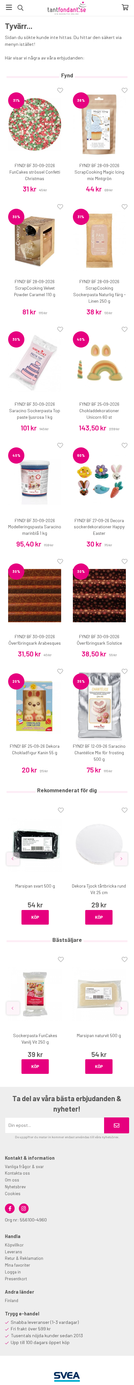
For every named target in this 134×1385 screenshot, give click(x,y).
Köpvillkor (14, 1244)
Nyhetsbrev (15, 1186)
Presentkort (16, 1278)
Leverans (13, 1251)
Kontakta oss (17, 1173)
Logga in (13, 1271)
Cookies (12, 1193)
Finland (11, 1300)
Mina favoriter (17, 1265)
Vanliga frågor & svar (24, 1166)
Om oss (12, 1179)
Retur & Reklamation (24, 1258)
